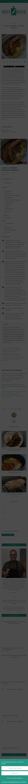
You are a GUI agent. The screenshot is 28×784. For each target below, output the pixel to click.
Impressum (5, 782)
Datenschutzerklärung (14, 782)
